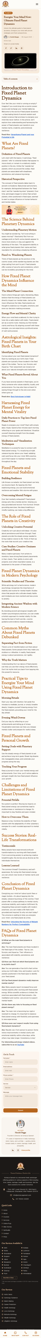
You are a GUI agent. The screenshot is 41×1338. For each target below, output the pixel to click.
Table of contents (20, 79)
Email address (7, 1067)
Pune (5, 1273)
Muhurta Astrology (10, 1314)
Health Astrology (9, 1308)
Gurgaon (7, 1256)
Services (6, 1220)
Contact (6, 1233)
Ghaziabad (7, 1253)
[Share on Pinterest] (22, 48)
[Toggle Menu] (37, 4)
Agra (24, 1259)
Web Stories (7, 1227)
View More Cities (9, 1278)
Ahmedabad (27, 1273)
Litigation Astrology (10, 1321)
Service (5, 1084)
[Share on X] (11, 48)
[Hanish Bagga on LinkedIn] (13, 1150)
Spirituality (6, 1230)
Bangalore (7, 1262)
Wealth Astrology (10, 1318)
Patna (25, 1271)
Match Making (8, 1301)
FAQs (5, 1237)
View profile (25, 1150)
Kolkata (25, 1248)
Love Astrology (9, 1311)
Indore (25, 1262)
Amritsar (26, 1268)
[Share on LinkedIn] (16, 48)
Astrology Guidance (11, 1298)
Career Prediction (10, 1304)
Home (5, 1210)
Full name (6, 1058)
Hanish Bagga (14, 37)
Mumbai (6, 1265)
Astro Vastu (8, 1294)
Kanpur (25, 1256)
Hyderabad (7, 1268)
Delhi (5, 1248)
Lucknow (26, 1251)
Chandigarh (27, 1265)
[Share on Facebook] (6, 48)
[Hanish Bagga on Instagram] (18, 1150)
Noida (6, 1251)
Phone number (8, 1075)
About (5, 1213)
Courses (6, 1217)
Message (6, 1092)
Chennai (6, 1271)
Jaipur (6, 1259)
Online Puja (7, 1223)
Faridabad (26, 1253)
